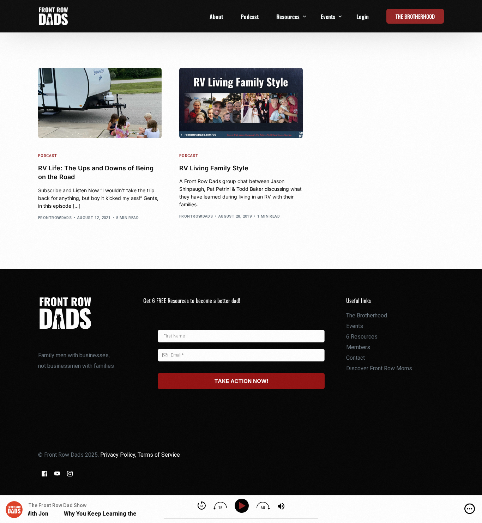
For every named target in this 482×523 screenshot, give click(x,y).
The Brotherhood (366, 315)
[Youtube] (57, 473)
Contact (355, 357)
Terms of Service (159, 454)
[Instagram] (70, 473)
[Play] (243, 506)
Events (354, 326)
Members (358, 347)
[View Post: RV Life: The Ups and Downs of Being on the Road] (100, 103)
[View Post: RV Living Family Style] (241, 103)
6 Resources (362, 336)
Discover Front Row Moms (379, 368)
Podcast (47, 156)
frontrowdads (55, 217)
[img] (469, 509)
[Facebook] (44, 473)
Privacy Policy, (119, 454)
